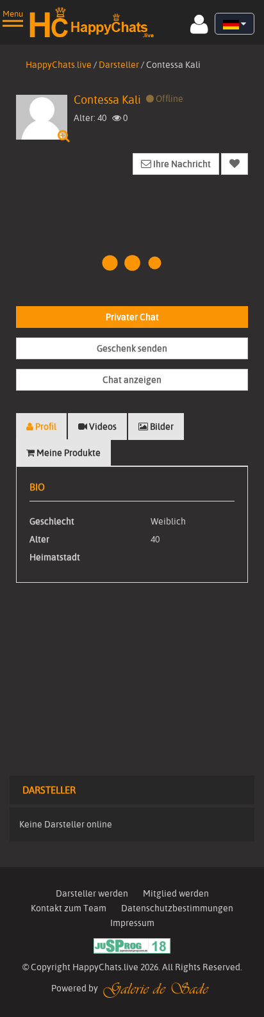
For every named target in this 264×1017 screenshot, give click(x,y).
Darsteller (119, 64)
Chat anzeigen (132, 380)
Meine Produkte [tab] (68, 453)
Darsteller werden (92, 893)
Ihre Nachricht (181, 164)
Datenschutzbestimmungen (177, 908)
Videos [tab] (102, 426)
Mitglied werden (176, 893)
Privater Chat (132, 317)
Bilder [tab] (161, 426)
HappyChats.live (59, 64)
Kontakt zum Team (68, 908)
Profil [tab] (44, 426)
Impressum (132, 923)
